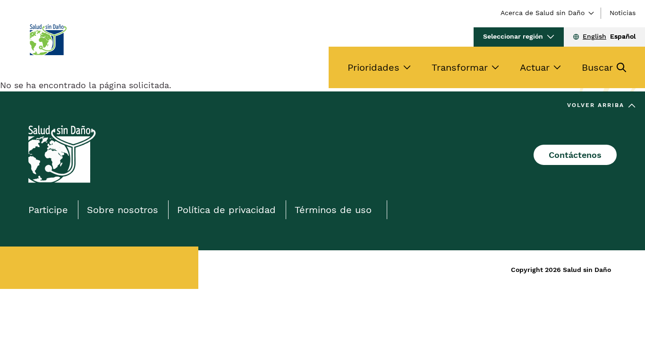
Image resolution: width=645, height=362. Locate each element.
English (594, 36)
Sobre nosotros (122, 209)
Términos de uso (333, 209)
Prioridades (373, 67)
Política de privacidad (226, 209)
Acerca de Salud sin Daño (543, 12)
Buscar (597, 67)
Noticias (623, 12)
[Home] (47, 40)
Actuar (535, 67)
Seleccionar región (513, 36)
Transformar (460, 67)
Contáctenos (575, 155)
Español (623, 36)
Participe (48, 209)
